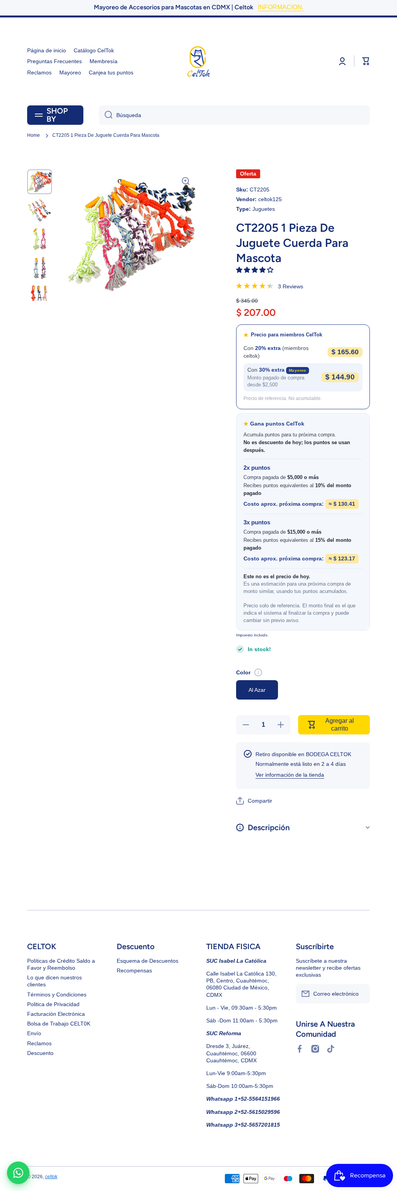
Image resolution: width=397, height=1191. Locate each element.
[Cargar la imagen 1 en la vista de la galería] (39, 181)
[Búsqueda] (105, 115)
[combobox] (234, 115)
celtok (51, 1176)
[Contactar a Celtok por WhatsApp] (18, 1173)
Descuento (40, 1053)
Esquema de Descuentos (147, 961)
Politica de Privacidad (53, 1004)
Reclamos (39, 1043)
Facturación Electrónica (56, 1014)
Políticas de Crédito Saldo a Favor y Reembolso (61, 964)
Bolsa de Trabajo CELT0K (58, 1023)
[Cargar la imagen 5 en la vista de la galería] (39, 296)
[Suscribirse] (360, 993)
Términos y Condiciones (56, 994)
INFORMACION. (281, 7)
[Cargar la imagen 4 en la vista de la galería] (39, 267)
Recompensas (134, 970)
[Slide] (258, 672)
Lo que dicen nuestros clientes (54, 981)
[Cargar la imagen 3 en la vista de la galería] (39, 239)
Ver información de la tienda (289, 775)
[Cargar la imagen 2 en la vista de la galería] (39, 210)
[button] (255, 270)
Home (33, 135)
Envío (34, 1033)
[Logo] (198, 61)
